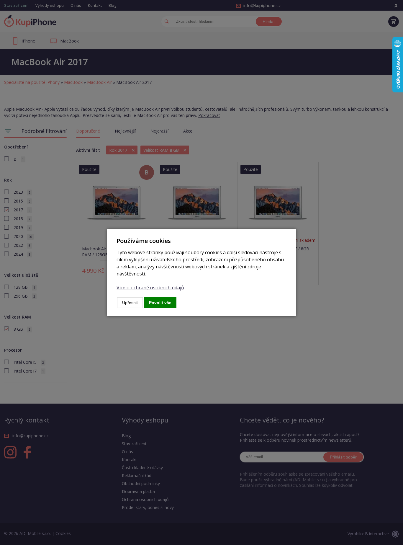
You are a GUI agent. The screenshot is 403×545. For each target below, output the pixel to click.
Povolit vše (160, 302)
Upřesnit (130, 302)
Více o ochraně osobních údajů (150, 287)
